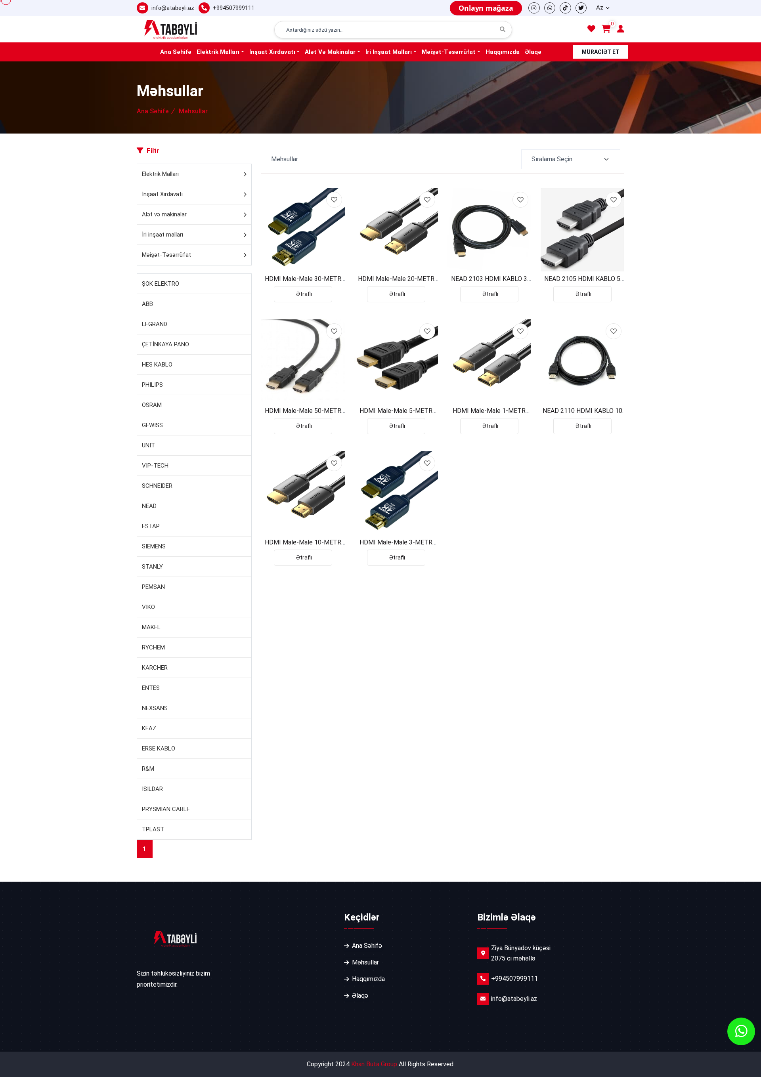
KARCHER (155, 667)
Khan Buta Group (374, 1064)
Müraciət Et (601, 52)
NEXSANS (155, 708)
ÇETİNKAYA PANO (165, 344)
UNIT (148, 445)
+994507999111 (233, 8)
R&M (148, 768)
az (600, 7)
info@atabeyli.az (172, 8)
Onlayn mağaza (486, 8)
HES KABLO (157, 364)
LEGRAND (154, 324)
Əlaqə (533, 51)
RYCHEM (153, 647)
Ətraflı (304, 294)
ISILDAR (152, 788)
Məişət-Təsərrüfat (449, 51)
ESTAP (151, 526)
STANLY (152, 566)
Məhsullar (365, 962)
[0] (606, 29)
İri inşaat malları (388, 51)
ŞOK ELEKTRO (160, 283)
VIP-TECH (155, 465)
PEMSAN (153, 586)
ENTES (151, 687)
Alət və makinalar (330, 51)
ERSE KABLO (158, 748)
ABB (147, 303)
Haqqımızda (503, 51)
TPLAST (153, 829)
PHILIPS (152, 384)
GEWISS (152, 425)
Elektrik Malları (218, 51)
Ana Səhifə (175, 51)
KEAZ (149, 728)
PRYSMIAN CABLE (166, 809)
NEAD (149, 506)
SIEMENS (154, 546)
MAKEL (151, 627)
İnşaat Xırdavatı (272, 51)
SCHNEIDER (157, 485)
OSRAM (152, 405)
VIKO (148, 607)
